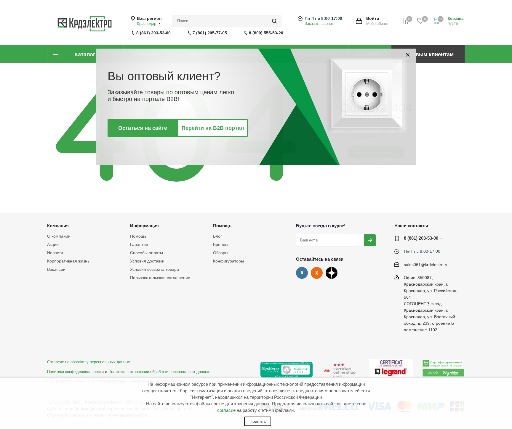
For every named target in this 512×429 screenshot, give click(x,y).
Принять (257, 421)
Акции (53, 244)
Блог (217, 236)
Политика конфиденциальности (75, 372)
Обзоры (220, 252)
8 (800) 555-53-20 (266, 33)
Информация (144, 225)
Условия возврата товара (154, 269)
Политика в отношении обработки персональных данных (159, 372)
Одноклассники (317, 273)
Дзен (331, 273)
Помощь (138, 236)
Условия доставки (147, 261)
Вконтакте (302, 273)
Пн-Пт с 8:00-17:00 (323, 18)
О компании (59, 236)
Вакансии (56, 269)
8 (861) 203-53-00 (153, 33)
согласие (226, 410)
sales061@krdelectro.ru (426, 264)
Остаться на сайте (142, 128)
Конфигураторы (228, 261)
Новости (55, 252)
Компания (58, 225)
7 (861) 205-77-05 (210, 33)
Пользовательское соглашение (160, 277)
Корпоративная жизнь (68, 261)
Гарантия (139, 244)
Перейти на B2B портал (213, 128)
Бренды (220, 244)
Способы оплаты (146, 252)
